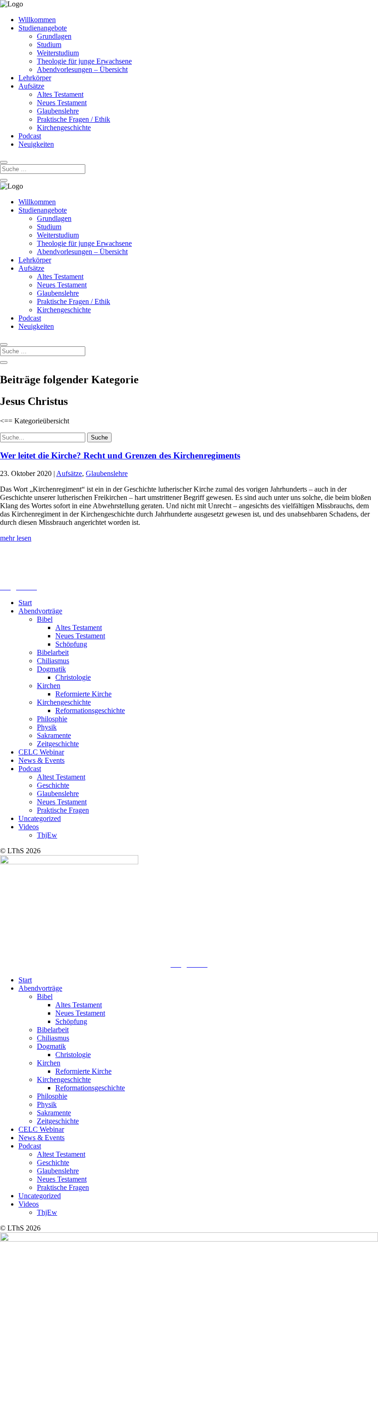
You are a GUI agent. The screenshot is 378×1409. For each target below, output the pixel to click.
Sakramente (54, 735)
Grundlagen (54, 36)
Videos (28, 827)
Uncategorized (39, 818)
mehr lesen (15, 538)
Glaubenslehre (58, 111)
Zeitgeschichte (58, 744)
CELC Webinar (41, 752)
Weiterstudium (58, 53)
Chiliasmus (53, 661)
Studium (49, 44)
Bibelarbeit (53, 652)
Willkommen (37, 20)
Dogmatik (51, 669)
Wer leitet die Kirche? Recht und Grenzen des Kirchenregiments (120, 455)
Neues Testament (62, 103)
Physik (47, 727)
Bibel (45, 619)
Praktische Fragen (63, 810)
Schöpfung (71, 644)
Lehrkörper (34, 78)
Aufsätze (31, 86)
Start (25, 602)
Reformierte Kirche (83, 694)
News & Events (41, 760)
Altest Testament (61, 777)
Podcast (29, 136)
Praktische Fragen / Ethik (73, 119)
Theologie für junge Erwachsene (84, 61)
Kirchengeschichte (64, 127)
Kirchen (48, 686)
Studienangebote (42, 28)
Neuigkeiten (36, 144)
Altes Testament (60, 94)
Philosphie (52, 719)
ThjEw (47, 835)
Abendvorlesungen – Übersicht (82, 69)
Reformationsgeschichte (90, 710)
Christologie (73, 677)
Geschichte (53, 785)
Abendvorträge (40, 611)
